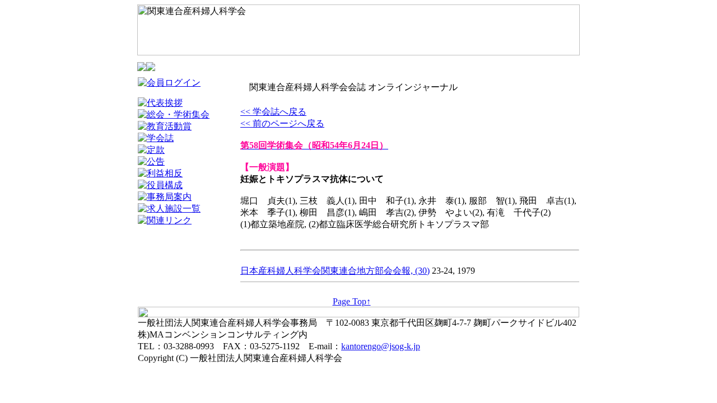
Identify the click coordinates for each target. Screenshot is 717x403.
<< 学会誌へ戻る (273, 111)
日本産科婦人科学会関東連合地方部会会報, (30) (335, 270)
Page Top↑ (352, 301)
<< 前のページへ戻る (282, 123)
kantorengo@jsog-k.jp (380, 346)
